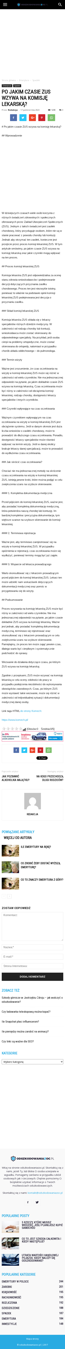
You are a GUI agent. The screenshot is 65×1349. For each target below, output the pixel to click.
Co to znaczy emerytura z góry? (42, 879)
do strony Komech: (31, 710)
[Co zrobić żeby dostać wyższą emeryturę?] (10, 867)
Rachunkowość (11, 1297)
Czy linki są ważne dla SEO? (18, 1041)
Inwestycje (9, 1324)
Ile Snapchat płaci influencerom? (20, 1021)
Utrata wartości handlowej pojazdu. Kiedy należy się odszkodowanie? (40, 1258)
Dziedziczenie (10, 1308)
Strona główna (9, 80)
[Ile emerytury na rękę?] (10, 851)
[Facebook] (27, 1202)
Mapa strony (32, 1338)
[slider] (12, 729)
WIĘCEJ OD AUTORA (18, 838)
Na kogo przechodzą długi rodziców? (49, 778)
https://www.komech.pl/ (15, 719)
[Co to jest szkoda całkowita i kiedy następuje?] (10, 1243)
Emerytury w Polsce (15, 1281)
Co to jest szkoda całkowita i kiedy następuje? (41, 1240)
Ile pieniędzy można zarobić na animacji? (25, 1031)
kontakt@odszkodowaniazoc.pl (45, 1192)
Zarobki (7, 1286)
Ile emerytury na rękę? (36, 846)
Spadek (17, 85)
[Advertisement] (32, 43)
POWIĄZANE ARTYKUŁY (18, 832)
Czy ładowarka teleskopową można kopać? (26, 1011)
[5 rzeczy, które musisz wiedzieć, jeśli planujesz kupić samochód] (10, 1227)
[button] (60, 4)
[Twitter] (37, 1202)
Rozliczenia (9, 1302)
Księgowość (9, 1292)
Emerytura (7, 85)
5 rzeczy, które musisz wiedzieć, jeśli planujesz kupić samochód (42, 1225)
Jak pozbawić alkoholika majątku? (15, 778)
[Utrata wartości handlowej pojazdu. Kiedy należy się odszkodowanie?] (10, 1260)
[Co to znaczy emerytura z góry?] (10, 884)
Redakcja (13, 110)
